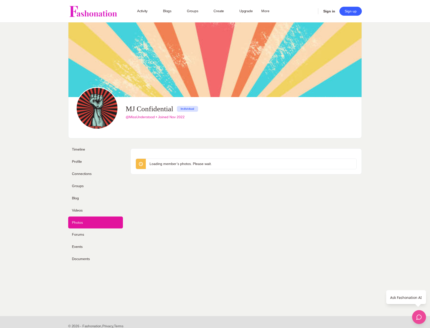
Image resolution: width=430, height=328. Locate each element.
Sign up (351, 11)
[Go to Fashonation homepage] (93, 11)
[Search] (311, 11)
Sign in (329, 11)
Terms (118, 326)
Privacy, (108, 326)
